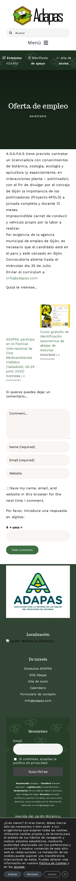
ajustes (19, 867)
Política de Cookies (53, 863)
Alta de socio (38, 681)
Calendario (38, 688)
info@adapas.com (38, 701)
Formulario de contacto (38, 694)
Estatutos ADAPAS (38, 668)
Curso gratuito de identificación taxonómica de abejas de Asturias (54, 341)
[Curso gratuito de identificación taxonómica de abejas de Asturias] (55, 316)
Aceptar (12, 874)
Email (17, 741)
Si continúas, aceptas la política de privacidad (35, 761)
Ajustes (52, 874)
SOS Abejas (38, 675)
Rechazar (32, 874)
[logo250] (38, 8)
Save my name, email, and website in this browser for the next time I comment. (33, 494)
